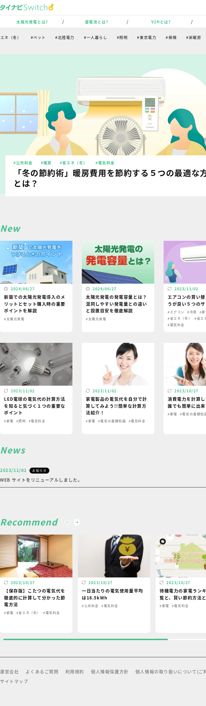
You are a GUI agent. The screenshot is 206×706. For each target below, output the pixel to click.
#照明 (116, 37)
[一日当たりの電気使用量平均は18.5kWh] (114, 584)
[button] (76, 522)
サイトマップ (14, 681)
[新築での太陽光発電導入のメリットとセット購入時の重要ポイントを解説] (36, 286)
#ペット (32, 37)
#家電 (9, 421)
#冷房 (192, 312)
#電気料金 (105, 162)
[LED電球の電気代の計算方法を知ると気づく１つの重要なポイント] (36, 388)
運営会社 (9, 671)
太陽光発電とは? (32, 21)
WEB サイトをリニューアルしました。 (41, 479)
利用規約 (74, 671)
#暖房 (46, 162)
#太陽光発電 (14, 319)
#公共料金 (23, 162)
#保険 (165, 37)
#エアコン (176, 312)
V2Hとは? (161, 21)
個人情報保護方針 (110, 671)
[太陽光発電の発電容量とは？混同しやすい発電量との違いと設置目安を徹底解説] (118, 286)
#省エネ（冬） (73, 162)
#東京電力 (140, 37)
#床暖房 (187, 37)
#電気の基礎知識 (112, 421)
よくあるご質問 (41, 671)
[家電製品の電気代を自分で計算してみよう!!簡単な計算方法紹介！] (118, 388)
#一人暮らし (89, 37)
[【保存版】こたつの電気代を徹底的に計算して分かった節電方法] (36, 584)
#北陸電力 (58, 37)
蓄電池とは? (96, 21)
